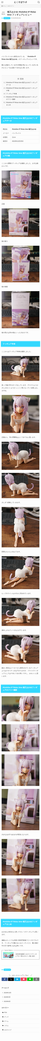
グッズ (6, 1017)
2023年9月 (7, 997)
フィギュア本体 (11, 93)
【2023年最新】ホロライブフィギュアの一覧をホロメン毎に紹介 (26, 955)
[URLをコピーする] (36, 979)
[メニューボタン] (2, 2)
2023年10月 (7, 992)
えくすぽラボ (20, 2)
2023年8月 (7, 1001)
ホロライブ (7, 18)
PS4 (5, 1012)
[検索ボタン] (38, 2)
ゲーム (6, 1021)
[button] (5, 979)
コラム (6, 1025)
